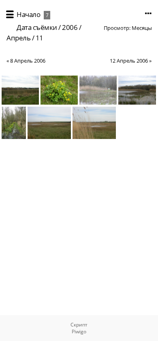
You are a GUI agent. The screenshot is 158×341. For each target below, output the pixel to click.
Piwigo (79, 331)
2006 (69, 27)
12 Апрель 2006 (129, 60)
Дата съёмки (37, 27)
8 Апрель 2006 (27, 60)
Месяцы (142, 28)
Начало (28, 14)
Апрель (18, 37)
